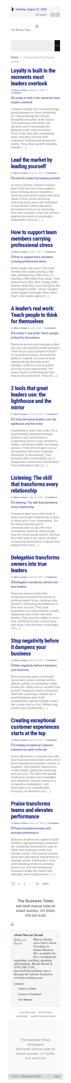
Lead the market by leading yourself (31, 163)
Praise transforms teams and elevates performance (32, 810)
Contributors (16, 93)
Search (42, 14)
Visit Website (25, 999)
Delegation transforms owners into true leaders (35, 564)
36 (37, 884)
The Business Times (30, 1076)
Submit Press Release (43, 1016)
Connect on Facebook (29, 994)
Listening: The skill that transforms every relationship (34, 484)
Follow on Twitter (27, 988)
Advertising (45, 1012)
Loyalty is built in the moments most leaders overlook (33, 77)
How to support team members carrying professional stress (34, 238)
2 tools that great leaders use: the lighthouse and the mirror (31, 398)
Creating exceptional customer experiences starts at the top (35, 727)
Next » (46, 884)
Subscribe (22, 1016)
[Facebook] (53, 15)
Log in (57, 1076)
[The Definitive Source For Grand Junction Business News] (21, 30)
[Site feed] (58, 15)
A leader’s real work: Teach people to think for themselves (34, 315)
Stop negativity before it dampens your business (35, 647)
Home (14, 57)
